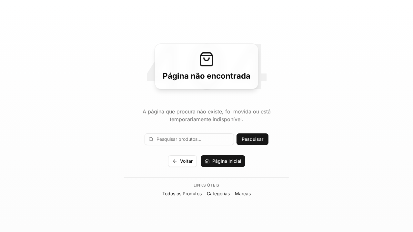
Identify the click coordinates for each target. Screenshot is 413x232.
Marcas (243, 193)
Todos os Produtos (182, 193)
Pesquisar (252, 139)
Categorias (218, 193)
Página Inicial (226, 161)
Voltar (186, 161)
